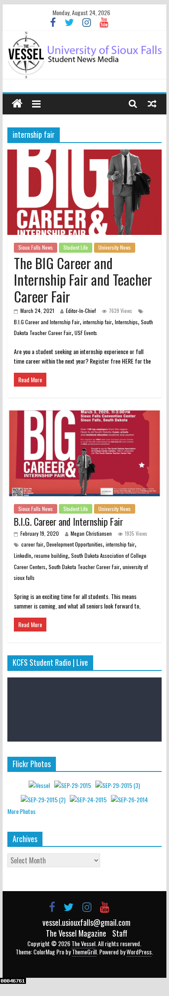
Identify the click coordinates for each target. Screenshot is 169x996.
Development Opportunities (74, 544)
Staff (119, 933)
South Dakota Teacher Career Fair (84, 566)
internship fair (97, 321)
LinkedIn (22, 555)
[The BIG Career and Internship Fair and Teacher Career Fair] (84, 155)
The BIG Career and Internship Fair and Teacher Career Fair (83, 279)
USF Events (86, 332)
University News (114, 247)
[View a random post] (152, 103)
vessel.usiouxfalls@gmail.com (86, 922)
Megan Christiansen (91, 533)
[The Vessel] (84, 55)
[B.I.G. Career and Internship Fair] (84, 415)
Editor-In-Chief (81, 310)
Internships (126, 321)
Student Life (75, 247)
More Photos (21, 811)
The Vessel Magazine (76, 933)
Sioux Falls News (35, 247)
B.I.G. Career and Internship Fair (68, 521)
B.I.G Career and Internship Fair (47, 321)
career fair (32, 544)
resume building (51, 555)
